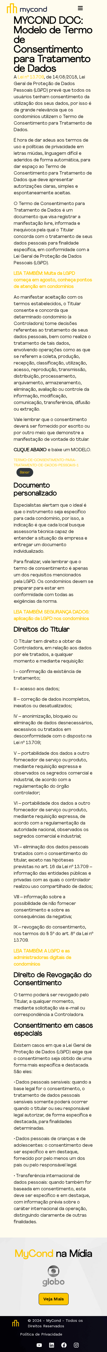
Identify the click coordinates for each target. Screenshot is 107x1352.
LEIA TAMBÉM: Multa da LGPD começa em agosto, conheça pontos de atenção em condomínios (53, 280)
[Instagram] (76, 1345)
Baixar (25, 472)
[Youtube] (39, 1345)
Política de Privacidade (41, 1334)
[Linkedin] (51, 1345)
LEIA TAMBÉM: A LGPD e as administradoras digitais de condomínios (42, 958)
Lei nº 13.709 (31, 77)
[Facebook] (63, 1345)
